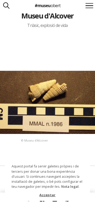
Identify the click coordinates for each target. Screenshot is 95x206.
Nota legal (70, 186)
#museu (47, 5)
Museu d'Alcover (47, 16)
